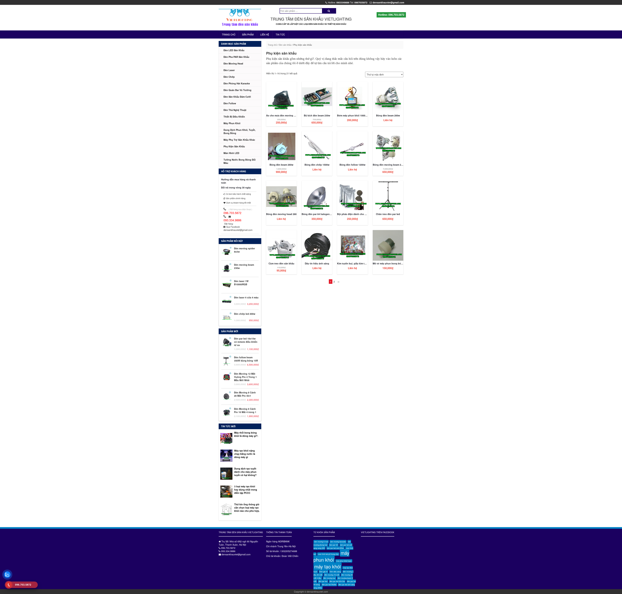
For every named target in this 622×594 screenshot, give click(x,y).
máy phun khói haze (343, 561)
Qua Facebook (233, 226)
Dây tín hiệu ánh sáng (317, 263)
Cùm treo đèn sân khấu (281, 263)
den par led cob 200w (335, 548)
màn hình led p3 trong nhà (328, 554)
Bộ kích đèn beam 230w (317, 115)
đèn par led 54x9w (329, 584)
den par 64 (333, 545)
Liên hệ (264, 34)
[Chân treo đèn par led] (388, 195)
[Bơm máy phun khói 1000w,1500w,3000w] (352, 97)
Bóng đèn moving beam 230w (389, 164)
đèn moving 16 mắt (331, 575)
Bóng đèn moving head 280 (281, 214)
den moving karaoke (338, 541)
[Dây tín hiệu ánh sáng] (317, 245)
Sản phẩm (248, 34)
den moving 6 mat (321, 541)
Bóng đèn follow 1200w (352, 164)
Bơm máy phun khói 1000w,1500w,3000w (359, 115)
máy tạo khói (327, 566)
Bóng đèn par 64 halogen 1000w (319, 214)
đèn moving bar (329, 578)
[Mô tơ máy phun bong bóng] (388, 245)
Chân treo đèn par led (388, 214)
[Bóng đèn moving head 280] (281, 195)
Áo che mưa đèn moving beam (283, 115)
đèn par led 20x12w (337, 581)
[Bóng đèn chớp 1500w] (317, 146)
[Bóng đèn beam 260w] (281, 146)
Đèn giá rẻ (323, 571)
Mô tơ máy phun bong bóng (388, 263)
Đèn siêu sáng (335, 571)
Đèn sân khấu (285, 44)
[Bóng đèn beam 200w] (388, 97)
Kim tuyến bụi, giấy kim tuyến (353, 263)
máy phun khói (331, 556)
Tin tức (280, 34)
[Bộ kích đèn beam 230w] (317, 97)
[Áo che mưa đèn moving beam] (281, 97)
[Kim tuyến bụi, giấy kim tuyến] (352, 245)
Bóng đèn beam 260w (281, 164)
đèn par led (323, 581)
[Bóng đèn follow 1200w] (352, 146)
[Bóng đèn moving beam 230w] (388, 146)
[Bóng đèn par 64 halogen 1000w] (317, 195)
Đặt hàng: (228, 223)
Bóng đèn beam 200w (388, 115)
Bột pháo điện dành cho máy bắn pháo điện (361, 214)
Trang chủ (228, 34)
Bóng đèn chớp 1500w (317, 164)
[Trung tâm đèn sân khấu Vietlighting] (240, 17)
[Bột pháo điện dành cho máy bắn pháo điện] (352, 195)
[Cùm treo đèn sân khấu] (281, 245)
